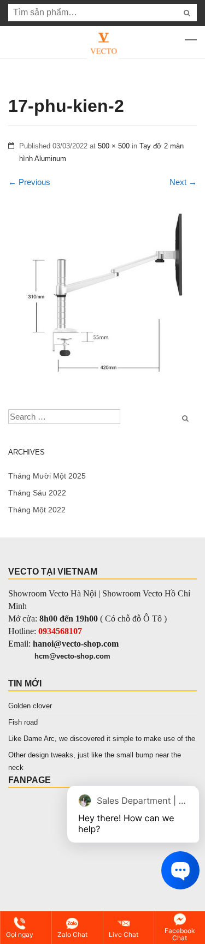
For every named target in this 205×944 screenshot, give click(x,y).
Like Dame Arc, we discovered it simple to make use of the (101, 738)
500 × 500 (114, 146)
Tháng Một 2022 (37, 509)
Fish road (23, 722)
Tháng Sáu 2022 (37, 492)
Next (183, 182)
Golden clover (30, 706)
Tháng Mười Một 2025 (47, 475)
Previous (29, 182)
